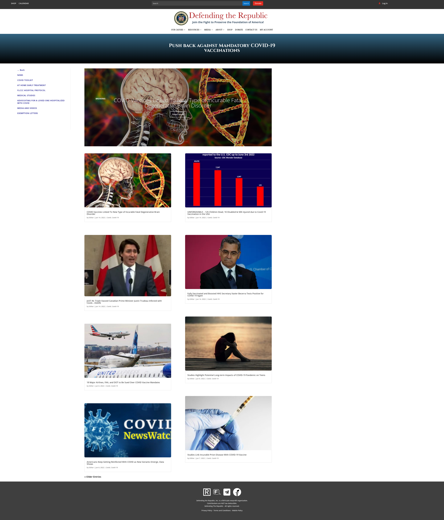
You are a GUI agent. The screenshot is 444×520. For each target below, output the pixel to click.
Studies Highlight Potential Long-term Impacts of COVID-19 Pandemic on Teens (226, 375)
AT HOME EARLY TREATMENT (31, 85)
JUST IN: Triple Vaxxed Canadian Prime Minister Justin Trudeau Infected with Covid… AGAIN (124, 301)
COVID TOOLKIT (25, 80)
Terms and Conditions (222, 510)
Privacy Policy (207, 510)
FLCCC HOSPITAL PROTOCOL (31, 90)
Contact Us (251, 30)
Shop (13, 4)
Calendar (24, 4)
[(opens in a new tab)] (127, 180)
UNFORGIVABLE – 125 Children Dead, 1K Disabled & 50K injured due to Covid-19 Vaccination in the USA (226, 213)
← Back (21, 70)
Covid (109, 217)
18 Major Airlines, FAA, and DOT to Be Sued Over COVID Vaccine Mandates (123, 382)
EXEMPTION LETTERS (27, 113)
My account (266, 30)
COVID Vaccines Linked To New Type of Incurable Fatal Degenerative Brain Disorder (178, 102)
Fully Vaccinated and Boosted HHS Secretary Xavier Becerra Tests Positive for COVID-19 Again (225, 294)
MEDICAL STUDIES (26, 95)
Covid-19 (115, 217)
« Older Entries (92, 476)
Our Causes (177, 30)
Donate (258, 3)
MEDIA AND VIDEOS (27, 108)
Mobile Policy (237, 510)
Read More (178, 114)
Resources (193, 30)
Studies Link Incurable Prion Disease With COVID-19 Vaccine (217, 454)
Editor (91, 217)
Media (207, 30)
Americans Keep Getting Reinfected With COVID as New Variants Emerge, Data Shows (125, 462)
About (219, 30)
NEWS (20, 75)
